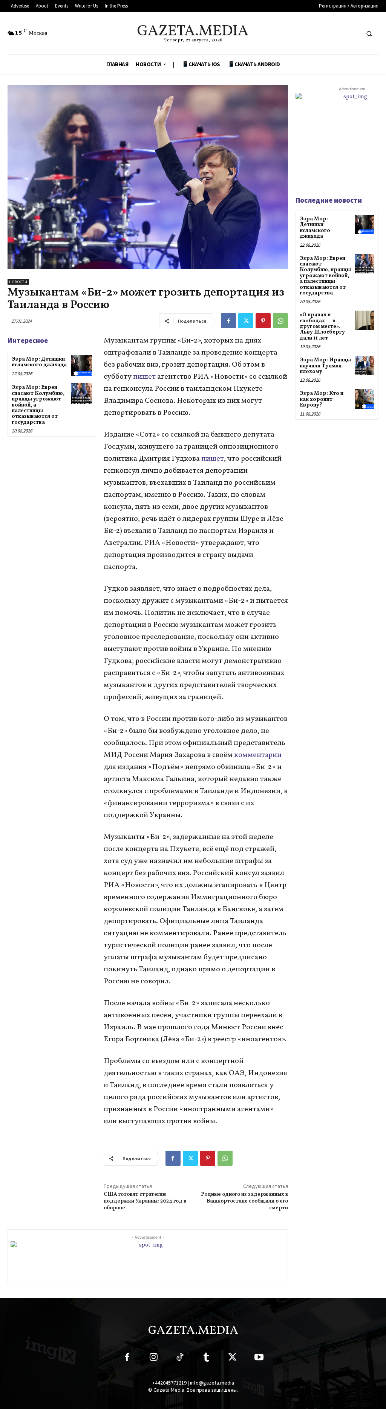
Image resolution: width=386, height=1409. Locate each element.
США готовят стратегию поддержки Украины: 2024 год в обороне (145, 1201)
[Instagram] (153, 1358)
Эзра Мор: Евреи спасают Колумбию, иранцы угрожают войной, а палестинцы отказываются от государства (325, 276)
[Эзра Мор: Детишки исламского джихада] (81, 365)
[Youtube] (259, 1358)
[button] (369, 33)
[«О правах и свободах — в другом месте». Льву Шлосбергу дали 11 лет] (364, 320)
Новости (18, 281)
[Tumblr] (206, 1358)
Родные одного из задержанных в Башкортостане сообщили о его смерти (244, 1201)
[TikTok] (179, 1358)
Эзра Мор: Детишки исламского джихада (39, 362)
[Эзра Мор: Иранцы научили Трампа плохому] (364, 365)
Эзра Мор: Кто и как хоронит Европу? (321, 399)
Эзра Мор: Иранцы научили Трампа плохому (325, 365)
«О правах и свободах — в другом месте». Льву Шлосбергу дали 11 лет (322, 326)
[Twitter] (245, 320)
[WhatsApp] (280, 320)
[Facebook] (228, 320)
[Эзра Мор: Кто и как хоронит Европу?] (364, 398)
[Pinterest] (263, 320)
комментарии (258, 755)
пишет (144, 377)
